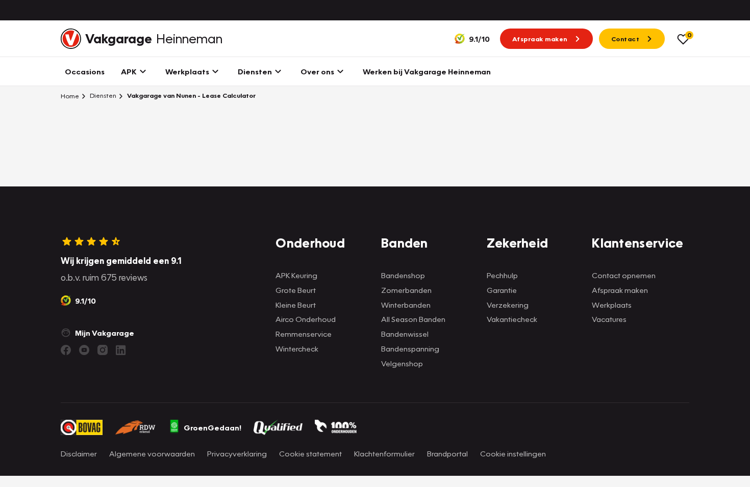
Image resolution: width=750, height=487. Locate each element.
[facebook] (66, 350)
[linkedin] (121, 350)
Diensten (102, 95)
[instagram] (102, 350)
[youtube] (84, 350)
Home (70, 96)
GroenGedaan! (212, 427)
